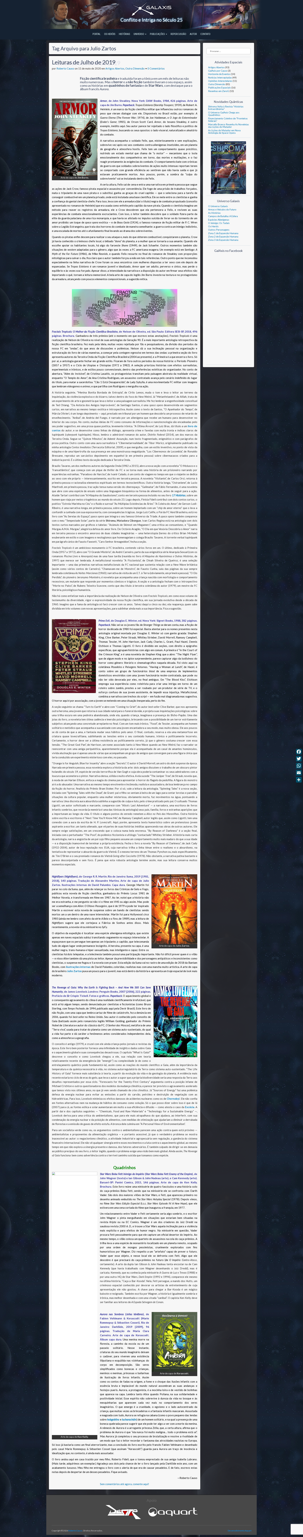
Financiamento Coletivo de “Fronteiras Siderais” (228, 119)
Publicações (157, 34)
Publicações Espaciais (219, 87)
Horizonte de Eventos (219, 74)
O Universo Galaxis (218, 206)
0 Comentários (156, 68)
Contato (205, 34)
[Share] (298, 779)
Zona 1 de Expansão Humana (223, 233)
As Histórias (214, 212)
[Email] (298, 772)
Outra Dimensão (135, 68)
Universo (139, 34)
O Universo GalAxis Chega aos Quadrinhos (223, 113)
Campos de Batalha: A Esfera (223, 216)
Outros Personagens (218, 229)
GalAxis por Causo (217, 70)
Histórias (124, 34)
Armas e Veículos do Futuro (222, 209)
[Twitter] (298, 758)
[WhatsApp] (298, 765)
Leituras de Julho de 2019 (84, 62)
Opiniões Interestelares (220, 81)
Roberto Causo (65, 68)
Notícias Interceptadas (220, 77)
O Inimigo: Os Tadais (219, 223)
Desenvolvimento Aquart (239, 1530)
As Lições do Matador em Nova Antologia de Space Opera (224, 131)
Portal (97, 34)
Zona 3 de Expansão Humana (223, 239)
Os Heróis (109, 34)
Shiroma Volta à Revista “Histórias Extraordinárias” (225, 107)
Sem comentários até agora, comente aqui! (124, 1484)
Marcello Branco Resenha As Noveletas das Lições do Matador (228, 125)
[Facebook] (298, 751)
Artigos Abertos (114, 68)
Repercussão (178, 34)
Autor (193, 34)
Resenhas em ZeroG (218, 91)
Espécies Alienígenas (218, 219)
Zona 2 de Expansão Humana (223, 236)
